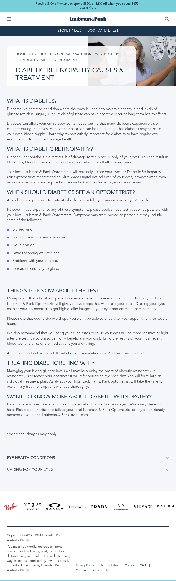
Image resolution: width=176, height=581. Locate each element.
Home (20, 54)
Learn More (88, 7)
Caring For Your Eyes (30, 470)
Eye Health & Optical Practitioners (65, 54)
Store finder (69, 31)
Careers (81, 570)
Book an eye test (103, 31)
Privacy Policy (85, 565)
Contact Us (100, 570)
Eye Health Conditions (31, 458)
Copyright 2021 (135, 565)
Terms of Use (109, 565)
